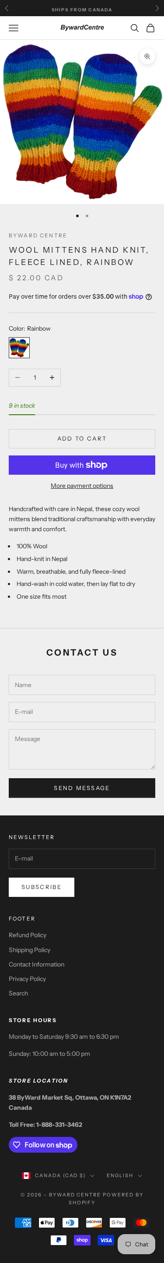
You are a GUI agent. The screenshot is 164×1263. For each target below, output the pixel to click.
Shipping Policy (29, 950)
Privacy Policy (27, 979)
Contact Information (36, 964)
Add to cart (82, 438)
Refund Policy (27, 935)
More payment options (82, 486)
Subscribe (41, 886)
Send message (82, 787)
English (120, 1175)
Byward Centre (38, 235)
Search (18, 993)
